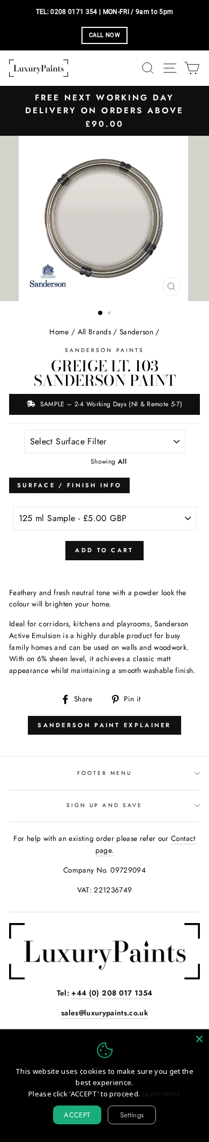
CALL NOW (104, 35)
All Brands (94, 331)
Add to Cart (104, 550)
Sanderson (136, 331)
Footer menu (104, 773)
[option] (104, 110)
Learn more (161, 1094)
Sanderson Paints (104, 350)
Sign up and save (104, 805)
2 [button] (110, 314)
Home (59, 331)
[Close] (199, 1039)
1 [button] (100, 313)
